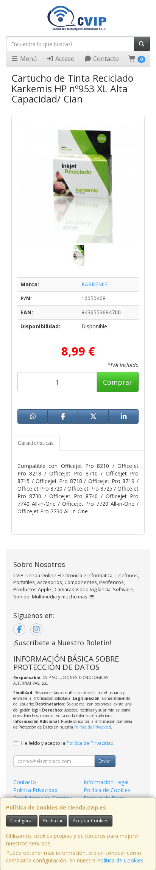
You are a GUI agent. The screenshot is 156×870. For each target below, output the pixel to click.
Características (36, 442)
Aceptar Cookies (90, 820)
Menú (28, 58)
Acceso (64, 58)
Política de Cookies (120, 860)
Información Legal (106, 782)
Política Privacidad (35, 790)
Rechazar (53, 820)
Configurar (21, 820)
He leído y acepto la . (68, 743)
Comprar (117, 382)
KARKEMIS (94, 284)
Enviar (104, 761)
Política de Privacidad (92, 727)
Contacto (105, 58)
